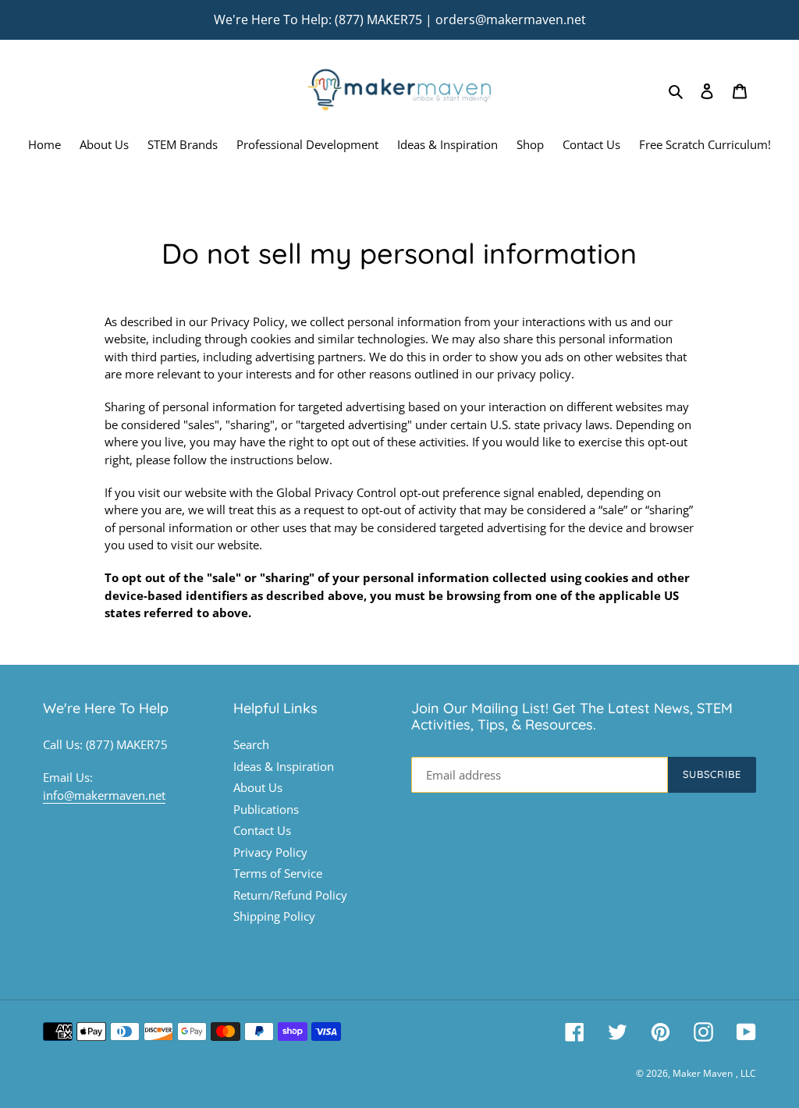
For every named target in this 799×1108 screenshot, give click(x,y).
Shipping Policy (274, 916)
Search (251, 744)
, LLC (746, 1073)
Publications (266, 809)
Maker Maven (703, 1073)
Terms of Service (277, 873)
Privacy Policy (270, 852)
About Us (257, 787)
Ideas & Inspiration (283, 766)
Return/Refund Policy (290, 895)
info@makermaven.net (104, 795)
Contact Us (262, 830)
